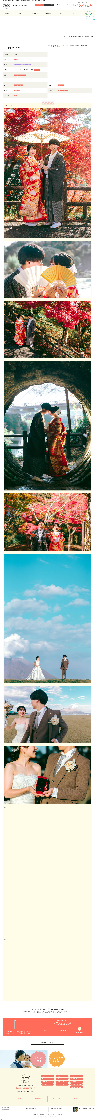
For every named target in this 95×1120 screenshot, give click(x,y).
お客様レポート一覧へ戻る (47, 1042)
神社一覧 (45, 1081)
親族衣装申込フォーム (44, 1114)
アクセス (69, 4)
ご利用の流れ (75, 1078)
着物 (59, 1076)
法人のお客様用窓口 (76, 1087)
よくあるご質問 (61, 1084)
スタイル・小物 (61, 1081)
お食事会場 (45, 1084)
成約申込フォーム (36, 1114)
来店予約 (39, 4)
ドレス (59, 1078)
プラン (44, 1076)
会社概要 (74, 1081)
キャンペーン (46, 1078)
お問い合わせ (59, 4)
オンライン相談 (49, 4)
